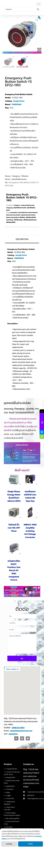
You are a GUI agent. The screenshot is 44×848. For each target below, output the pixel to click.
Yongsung (9, 208)
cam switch (13, 212)
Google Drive (18, 101)
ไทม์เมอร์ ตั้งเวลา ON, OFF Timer (14, 527)
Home (7, 176)
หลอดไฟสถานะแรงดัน (19, 208)
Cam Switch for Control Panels (28, 212)
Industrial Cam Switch (28, 215)
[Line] (22, 738)
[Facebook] (16, 738)
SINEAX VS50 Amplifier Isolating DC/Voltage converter (30, 531)
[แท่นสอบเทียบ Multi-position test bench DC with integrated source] (14, 548)
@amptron (13, 733)
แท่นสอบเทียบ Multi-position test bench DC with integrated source (13, 570)
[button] (36, 19)
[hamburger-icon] (38, 4)
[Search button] (38, 9)
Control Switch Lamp (27, 205)
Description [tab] (22, 239)
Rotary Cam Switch (12, 217)
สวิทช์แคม (22, 217)
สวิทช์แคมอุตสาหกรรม (30, 220)
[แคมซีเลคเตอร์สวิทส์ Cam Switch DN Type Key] (30, 479)
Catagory (16, 176)
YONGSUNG (16, 104)
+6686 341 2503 (18, 727)
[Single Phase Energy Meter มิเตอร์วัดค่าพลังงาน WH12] (14, 479)
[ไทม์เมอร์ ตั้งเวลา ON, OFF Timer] (14, 512)
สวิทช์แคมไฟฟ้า (10, 222)
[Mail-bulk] (28, 738)
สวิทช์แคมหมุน (18, 220)
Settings (9, 844)
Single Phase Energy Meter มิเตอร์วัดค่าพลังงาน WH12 (13, 496)
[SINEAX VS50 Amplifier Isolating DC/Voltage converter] (30, 512)
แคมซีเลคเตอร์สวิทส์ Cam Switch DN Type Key (30, 496)
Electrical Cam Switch (13, 215)
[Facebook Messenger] (42, 432)
